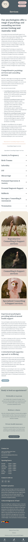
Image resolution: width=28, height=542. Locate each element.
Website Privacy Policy (14, 530)
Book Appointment (14, 436)
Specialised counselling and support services (14, 99)
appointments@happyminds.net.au (9, 455)
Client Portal (22, 2)
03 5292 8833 (4, 457)
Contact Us (5, 380)
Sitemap (14, 532)
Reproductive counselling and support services (15, 113)
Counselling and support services (11, 91)
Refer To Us (22, 5)
